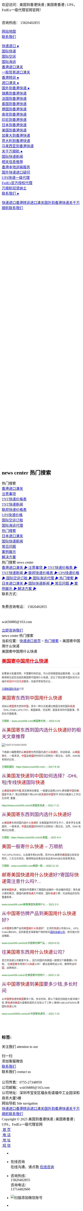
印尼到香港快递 (14, 120)
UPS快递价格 (12, 515)
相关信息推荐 (12, 162)
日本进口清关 (12, 536)
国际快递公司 (57, 932)
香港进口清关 (12, 67)
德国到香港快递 (14, 109)
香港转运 (10, 77)
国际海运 (9, 62)
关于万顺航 (12, 151)
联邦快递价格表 (14, 510)
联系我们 (9, 37)
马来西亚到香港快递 (18, 146)
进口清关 (10, 83)
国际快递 (9, 51)
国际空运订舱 (12, 520)
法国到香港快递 (14, 99)
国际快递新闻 (12, 156)
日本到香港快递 (14, 125)
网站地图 (9, 31)
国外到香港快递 (16, 88)
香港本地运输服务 (16, 167)
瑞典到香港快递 (14, 93)
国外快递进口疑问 (16, 172)
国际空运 (9, 56)
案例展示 (9, 552)
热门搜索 (9, 531)
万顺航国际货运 (10, 689)
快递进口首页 (30, 641)
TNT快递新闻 (12, 504)
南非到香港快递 (14, 114)
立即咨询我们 (12, 630)
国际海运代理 (12, 525)
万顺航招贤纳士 (14, 188)
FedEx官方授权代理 (17, 183)
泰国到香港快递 (14, 104)
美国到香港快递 (14, 130)
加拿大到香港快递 (16, 135)
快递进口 (10, 46)
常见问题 (9, 546)
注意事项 (9, 494)
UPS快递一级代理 (16, 178)
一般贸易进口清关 (16, 72)
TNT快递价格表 (14, 499)
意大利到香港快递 (16, 141)
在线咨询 (47, 1167)
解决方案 (9, 557)
